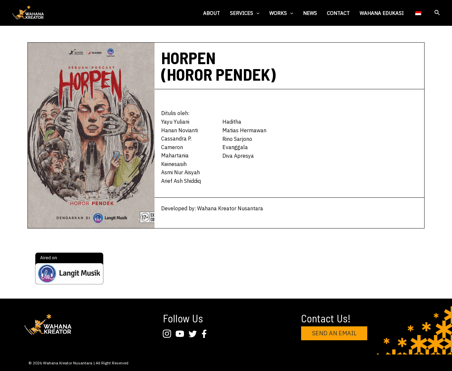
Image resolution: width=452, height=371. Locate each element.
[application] (256, 13)
